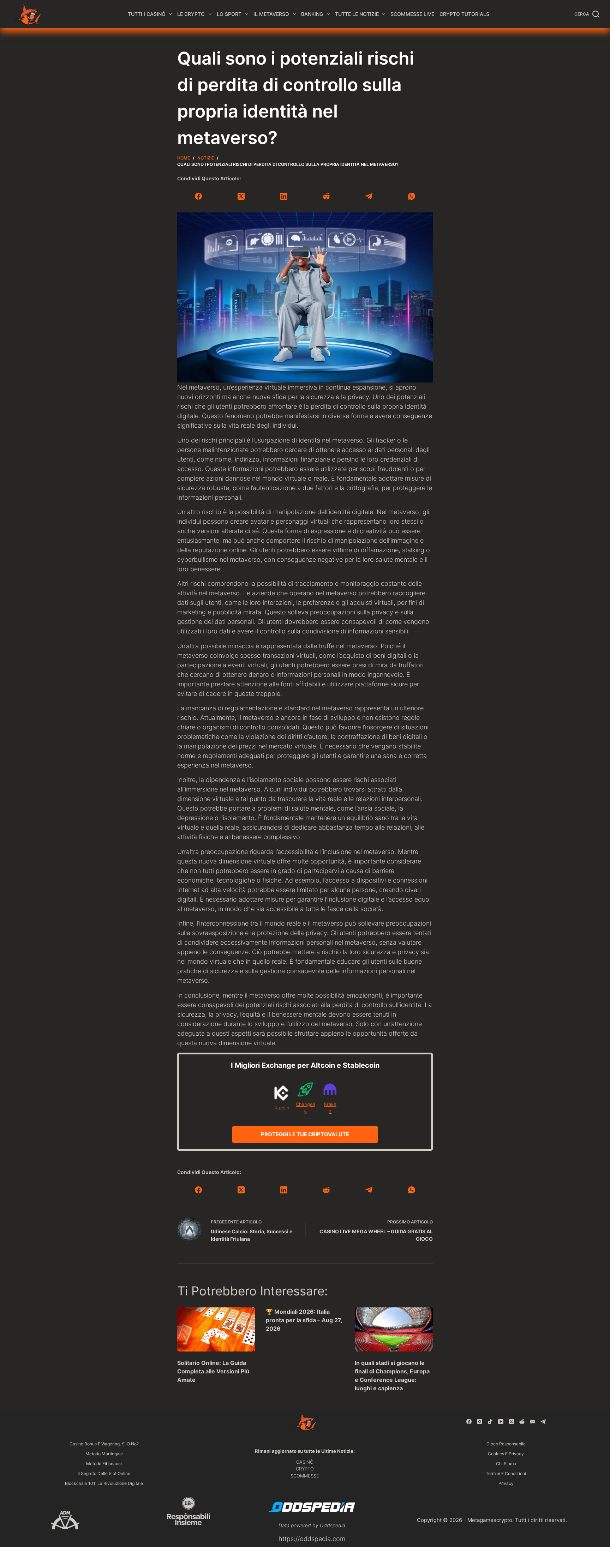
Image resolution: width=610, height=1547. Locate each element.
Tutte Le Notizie (357, 14)
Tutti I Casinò (147, 14)
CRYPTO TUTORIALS (464, 14)
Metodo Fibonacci (104, 1463)
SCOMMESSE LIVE (412, 14)
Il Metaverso (271, 14)
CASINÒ (304, 1462)
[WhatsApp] (411, 196)
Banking (312, 14)
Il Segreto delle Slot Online (104, 1473)
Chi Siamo (506, 1463)
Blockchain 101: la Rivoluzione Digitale (104, 1483)
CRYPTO (305, 1468)
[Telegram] (369, 196)
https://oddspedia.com (312, 1538)
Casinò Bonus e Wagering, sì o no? (104, 1443)
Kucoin (282, 1107)
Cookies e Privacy (506, 1453)
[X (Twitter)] (241, 196)
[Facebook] (198, 196)
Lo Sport (229, 14)
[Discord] (532, 1421)
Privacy (506, 1483)
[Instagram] (479, 1421)
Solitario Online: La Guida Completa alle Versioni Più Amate (213, 1371)
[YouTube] (500, 1421)
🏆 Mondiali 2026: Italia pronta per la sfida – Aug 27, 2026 (304, 1320)
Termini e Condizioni (506, 1473)
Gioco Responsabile (506, 1443)
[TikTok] (490, 1421)
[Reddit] (326, 196)
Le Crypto (191, 14)
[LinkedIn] (283, 196)
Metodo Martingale (104, 1453)
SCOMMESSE (305, 1476)
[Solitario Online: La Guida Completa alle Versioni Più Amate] (216, 1329)
